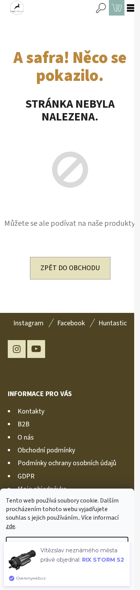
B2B (24, 424)
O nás (26, 437)
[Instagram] (17, 349)
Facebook (71, 323)
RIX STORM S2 (103, 559)
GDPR (26, 476)
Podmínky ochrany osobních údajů (67, 463)
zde (10, 526)
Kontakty (31, 411)
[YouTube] (36, 349)
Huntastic (112, 323)
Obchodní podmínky (46, 450)
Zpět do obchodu (70, 268)
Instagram (28, 323)
